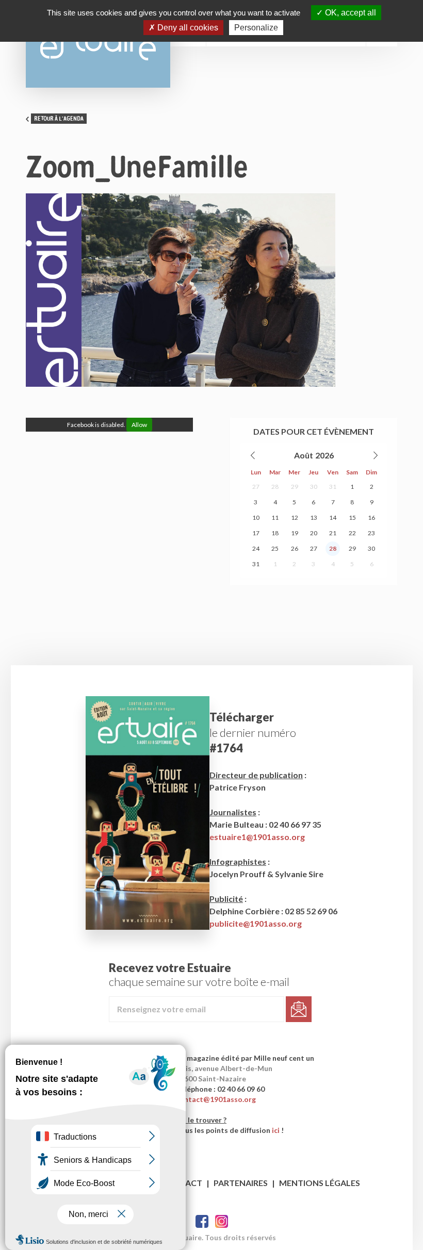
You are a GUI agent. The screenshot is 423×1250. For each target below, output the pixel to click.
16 (371, 517)
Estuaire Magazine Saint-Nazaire (98, 44)
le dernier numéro (252, 732)
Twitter (221, 1221)
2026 (324, 455)
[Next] (375, 455)
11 (275, 517)
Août (303, 455)
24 (255, 548)
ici (276, 1130)
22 (352, 533)
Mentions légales (319, 1183)
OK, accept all (349, 12)
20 (313, 533)
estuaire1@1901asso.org (257, 837)
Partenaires (241, 1183)
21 (332, 533)
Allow (139, 425)
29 (294, 486)
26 (294, 548)
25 (275, 548)
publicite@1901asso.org (255, 923)
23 (371, 533)
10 (255, 517)
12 (294, 517)
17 (255, 533)
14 (332, 517)
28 (275, 486)
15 (352, 517)
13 (313, 517)
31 (332, 486)
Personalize (256, 27)
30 (313, 486)
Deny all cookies (186, 27)
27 (255, 486)
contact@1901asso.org (216, 1099)
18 (275, 533)
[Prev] (253, 455)
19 (294, 533)
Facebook (202, 1221)
